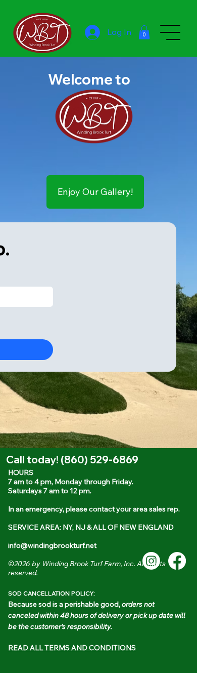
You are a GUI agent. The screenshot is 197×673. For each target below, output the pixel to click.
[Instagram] (151, 561)
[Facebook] (177, 561)
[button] (144, 32)
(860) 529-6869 (99, 459)
